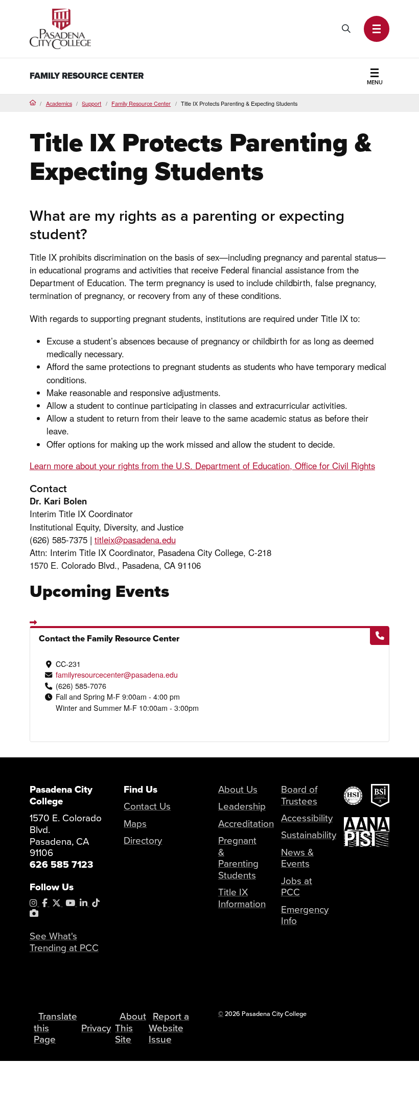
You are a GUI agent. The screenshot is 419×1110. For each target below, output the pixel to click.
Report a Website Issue (169, 1028)
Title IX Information (242, 898)
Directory (143, 841)
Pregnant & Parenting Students (238, 858)
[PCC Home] (60, 27)
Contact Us (147, 806)
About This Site (130, 1028)
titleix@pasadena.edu (135, 540)
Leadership (242, 806)
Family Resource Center (87, 76)
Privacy (96, 1028)
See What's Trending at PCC (64, 942)
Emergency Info (305, 916)
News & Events (297, 858)
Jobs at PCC (296, 887)
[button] (377, 29)
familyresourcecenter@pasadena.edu (117, 674)
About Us (238, 789)
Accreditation (246, 824)
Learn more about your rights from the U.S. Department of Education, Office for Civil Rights (202, 465)
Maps (135, 824)
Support (91, 103)
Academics (59, 103)
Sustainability (308, 835)
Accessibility (307, 818)
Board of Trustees (299, 795)
